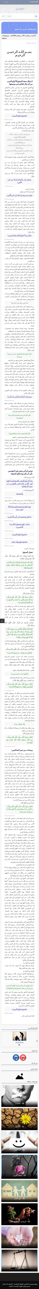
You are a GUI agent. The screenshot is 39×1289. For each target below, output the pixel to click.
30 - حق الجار (19, 1198)
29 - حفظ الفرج (19, 1175)
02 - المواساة (19, 1244)
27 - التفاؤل (19, 1126)
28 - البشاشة (19, 1149)
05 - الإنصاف (19, 1267)
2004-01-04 (29, 43)
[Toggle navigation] (35, 16)
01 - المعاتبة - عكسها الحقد (19, 1221)
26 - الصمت (19, 1103)
